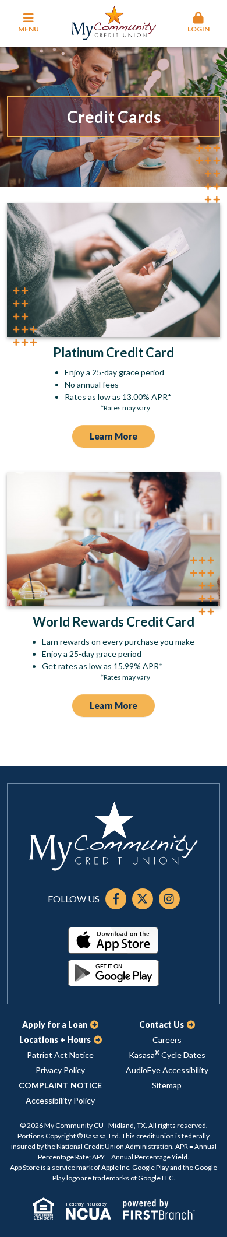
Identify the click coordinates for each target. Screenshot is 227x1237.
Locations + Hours (55, 1040)
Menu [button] (28, 28)
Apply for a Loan (54, 1024)
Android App (113, 973)
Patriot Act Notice (60, 1055)
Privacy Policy (60, 1070)
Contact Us (161, 1024)
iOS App (113, 940)
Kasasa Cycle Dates (167, 1055)
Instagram (169, 898)
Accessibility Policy (60, 1100)
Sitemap (167, 1085)
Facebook (115, 898)
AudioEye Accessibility (167, 1070)
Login (198, 28)
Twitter (142, 898)
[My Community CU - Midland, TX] (114, 22)
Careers (167, 1040)
